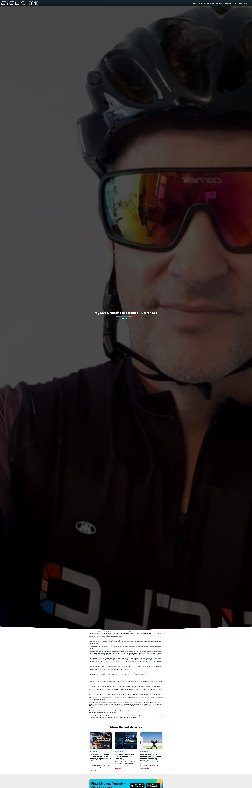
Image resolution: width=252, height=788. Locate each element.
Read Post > (93, 770)
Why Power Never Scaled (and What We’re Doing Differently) (124, 756)
